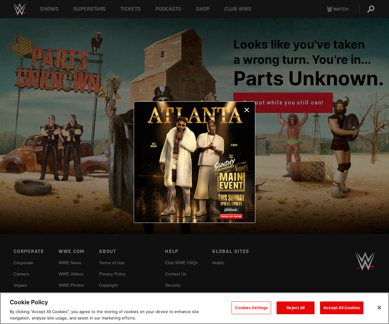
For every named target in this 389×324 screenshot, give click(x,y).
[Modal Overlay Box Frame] (194, 162)
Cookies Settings (251, 307)
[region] (194, 308)
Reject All (296, 307)
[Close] (379, 307)
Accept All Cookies (341, 307)
